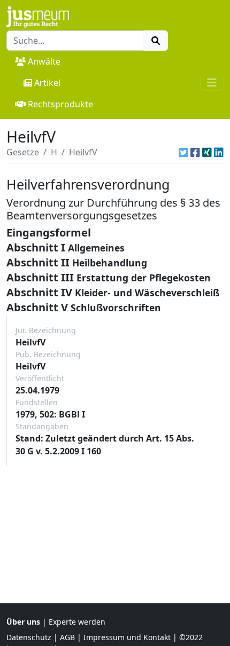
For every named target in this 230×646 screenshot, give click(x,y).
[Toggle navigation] (212, 83)
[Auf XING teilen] (207, 152)
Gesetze (22, 152)
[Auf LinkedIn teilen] (219, 152)
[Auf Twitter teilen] (183, 152)
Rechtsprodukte (60, 104)
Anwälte (44, 61)
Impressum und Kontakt (127, 637)
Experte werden (77, 622)
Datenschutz (28, 637)
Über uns (23, 622)
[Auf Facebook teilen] (195, 152)
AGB (67, 637)
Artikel (47, 83)
